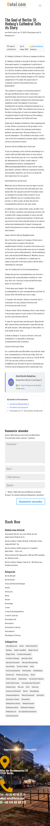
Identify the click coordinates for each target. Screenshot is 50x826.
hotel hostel (10, 675)
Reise (7, 595)
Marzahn (20, 687)
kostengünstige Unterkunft (31, 683)
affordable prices (11, 646)
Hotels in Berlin (11, 679)
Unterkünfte (9, 631)
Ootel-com (12, 32)
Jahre (22, 385)
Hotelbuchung (37, 670)
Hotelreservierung (22, 675)
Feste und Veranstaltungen (15, 583)
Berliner (38, 385)
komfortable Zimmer (12, 683)
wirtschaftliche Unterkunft (27, 711)
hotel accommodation (13, 670)
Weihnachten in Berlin (13, 703)
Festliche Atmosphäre (24, 654)
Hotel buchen (26, 670)
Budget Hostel (33, 650)
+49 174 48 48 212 (14, 802)
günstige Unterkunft (13, 662)
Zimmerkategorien (12, 716)
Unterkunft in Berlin (12, 627)
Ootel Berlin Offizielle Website (19, 404)
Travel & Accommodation (14, 611)
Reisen (7, 599)
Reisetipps (9, 603)
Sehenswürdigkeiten (12, 695)
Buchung (9, 650)
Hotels (7, 587)
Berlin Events (10, 579)
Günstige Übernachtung (30, 662)
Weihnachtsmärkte (12, 707)
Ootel (36, 46)
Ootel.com (9, 591)
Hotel (32, 666)
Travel (7, 607)
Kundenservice (11, 687)
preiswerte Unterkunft (13, 691)
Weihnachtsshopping (27, 707)
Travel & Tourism (11, 615)
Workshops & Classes (13, 635)
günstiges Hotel (26, 658)
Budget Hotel (10, 654)
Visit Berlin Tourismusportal (19, 407)
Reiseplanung (34, 691)
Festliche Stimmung (12, 658)
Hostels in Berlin (22, 666)
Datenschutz (30, 749)
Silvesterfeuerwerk (28, 695)
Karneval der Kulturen (36, 679)
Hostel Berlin (10, 666)
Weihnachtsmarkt (28, 703)
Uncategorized (33, 32)
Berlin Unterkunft (31, 646)
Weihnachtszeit (11, 711)
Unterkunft (9, 623)
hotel (28, 157)
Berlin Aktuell (10, 575)
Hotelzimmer (22, 679)
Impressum (9, 749)
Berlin (41, 46)
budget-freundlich (20, 650)
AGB (19, 749)
